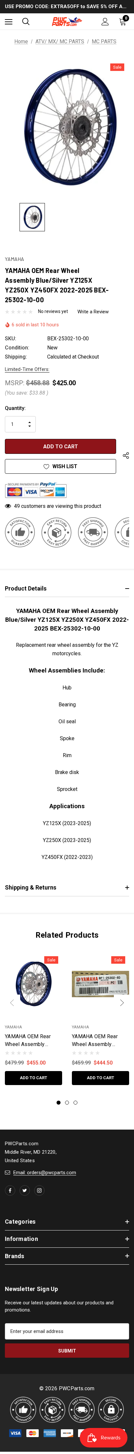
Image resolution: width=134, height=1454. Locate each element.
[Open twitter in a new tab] (25, 1190)
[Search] (26, 21)
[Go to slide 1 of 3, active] (58, 1103)
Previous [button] (12, 1003)
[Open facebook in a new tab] (10, 1190)
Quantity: (15, 408)
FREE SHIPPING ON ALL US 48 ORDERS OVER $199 (67, 7)
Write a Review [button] (93, 312)
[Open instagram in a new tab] (39, 1190)
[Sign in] (105, 21)
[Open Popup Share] (126, 456)
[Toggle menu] (8, 21)
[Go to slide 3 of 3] (75, 1103)
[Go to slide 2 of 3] (67, 1103)
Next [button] (122, 1003)
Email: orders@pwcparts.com (44, 1172)
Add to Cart (33, 1077)
